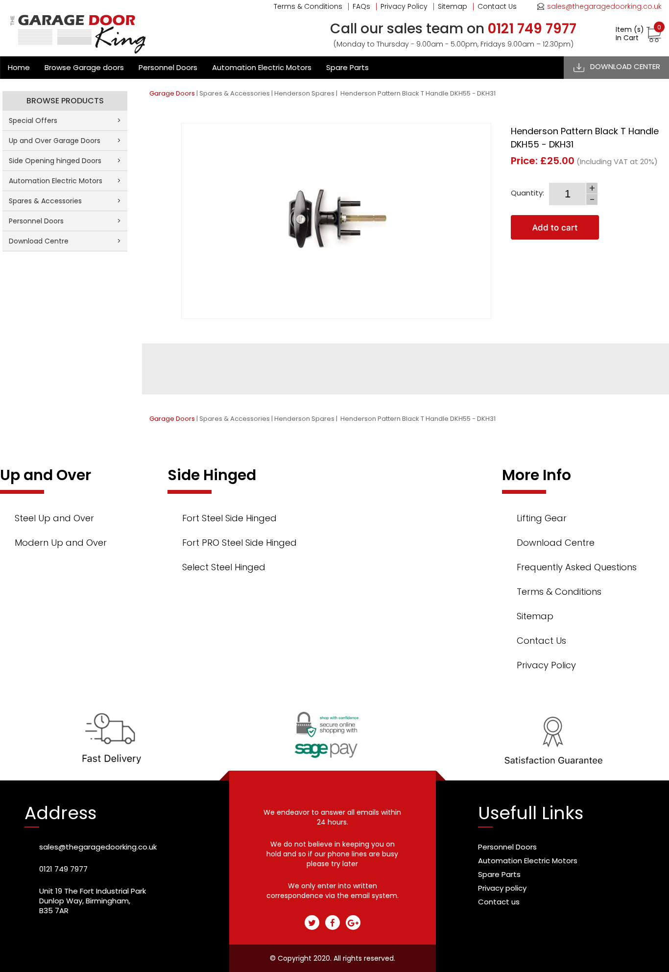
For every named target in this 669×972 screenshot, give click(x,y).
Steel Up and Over (54, 518)
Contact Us (497, 6)
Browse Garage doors (84, 67)
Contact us (499, 902)
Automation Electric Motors (261, 67)
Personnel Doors (168, 67)
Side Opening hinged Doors (65, 161)
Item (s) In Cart (638, 33)
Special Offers (65, 120)
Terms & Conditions (308, 6)
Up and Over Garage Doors (65, 141)
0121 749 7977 (63, 869)
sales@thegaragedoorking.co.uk (604, 6)
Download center (625, 66)
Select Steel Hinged (223, 567)
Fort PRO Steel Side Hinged (239, 542)
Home (19, 67)
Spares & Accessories (234, 93)
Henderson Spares (304, 93)
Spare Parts (347, 67)
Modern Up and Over (61, 542)
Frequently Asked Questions (577, 567)
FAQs (361, 6)
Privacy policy (502, 888)
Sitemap (452, 6)
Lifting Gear (542, 518)
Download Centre (65, 241)
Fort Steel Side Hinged (229, 518)
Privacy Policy (404, 6)
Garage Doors (172, 93)
